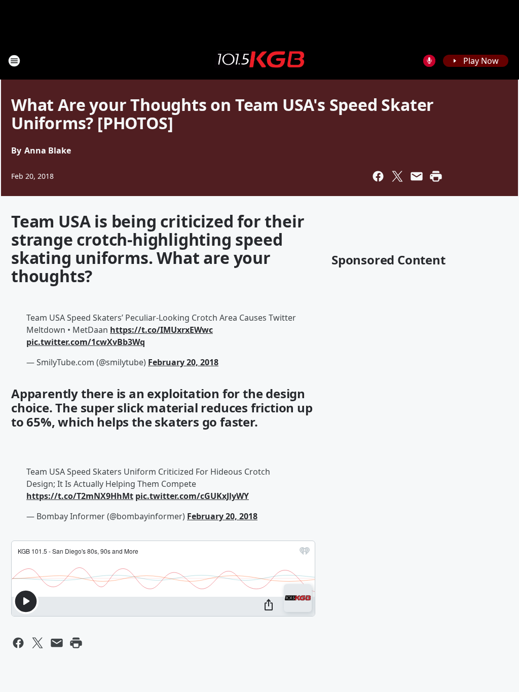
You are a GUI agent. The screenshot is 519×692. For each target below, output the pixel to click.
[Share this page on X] (397, 176)
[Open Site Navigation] (14, 61)
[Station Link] (259, 60)
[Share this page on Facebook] (378, 176)
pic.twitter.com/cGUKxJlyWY (192, 496)
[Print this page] (436, 176)
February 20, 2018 (183, 362)
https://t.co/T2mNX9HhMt (79, 496)
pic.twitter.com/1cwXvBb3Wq (85, 342)
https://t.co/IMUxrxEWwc (161, 329)
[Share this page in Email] (417, 176)
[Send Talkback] (429, 61)
